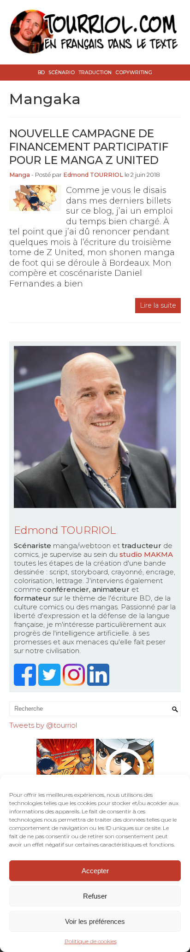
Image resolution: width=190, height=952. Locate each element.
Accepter (95, 871)
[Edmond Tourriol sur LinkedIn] (99, 683)
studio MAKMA (146, 554)
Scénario (61, 73)
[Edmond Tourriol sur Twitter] (50, 683)
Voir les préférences (95, 921)
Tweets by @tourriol (43, 725)
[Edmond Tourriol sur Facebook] (26, 683)
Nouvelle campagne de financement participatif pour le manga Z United (88, 147)
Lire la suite (158, 305)
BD (41, 73)
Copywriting (133, 73)
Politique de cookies (91, 941)
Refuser (95, 896)
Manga (19, 174)
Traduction (95, 73)
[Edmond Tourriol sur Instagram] (75, 683)
